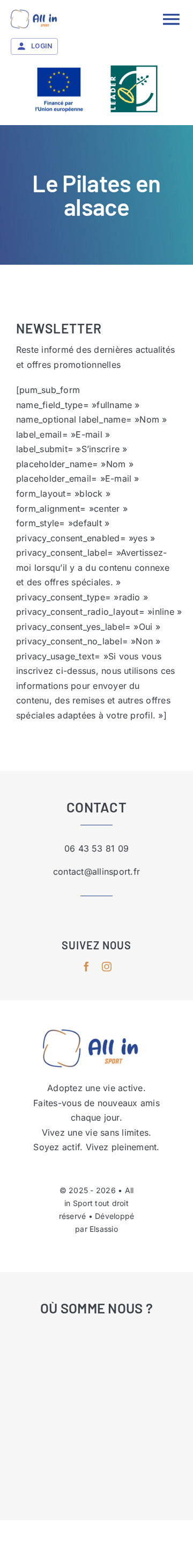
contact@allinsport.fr (96, 871)
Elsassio (104, 1228)
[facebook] (86, 966)
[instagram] (107, 966)
